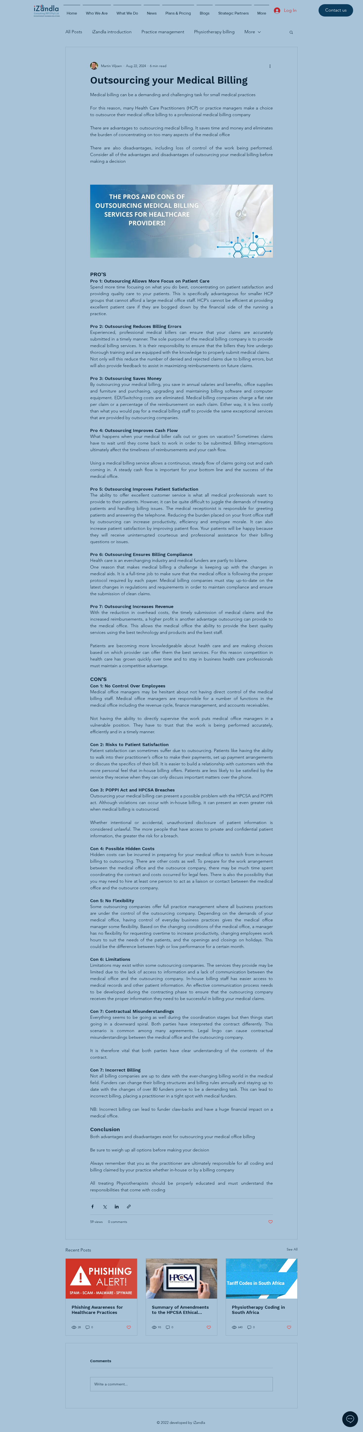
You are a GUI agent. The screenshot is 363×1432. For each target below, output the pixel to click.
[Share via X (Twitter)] (104, 1206)
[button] (291, 32)
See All (292, 1249)
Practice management (162, 32)
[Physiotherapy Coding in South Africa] (261, 1279)
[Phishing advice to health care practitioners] (101, 1279)
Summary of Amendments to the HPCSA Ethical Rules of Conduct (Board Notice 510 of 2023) (180, 1310)
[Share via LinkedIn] (116, 1206)
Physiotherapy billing (214, 32)
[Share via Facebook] (92, 1206)
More (249, 32)
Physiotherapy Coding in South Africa (258, 1310)
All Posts (73, 32)
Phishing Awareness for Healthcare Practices (97, 1310)
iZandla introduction (112, 32)
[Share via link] (128, 1206)
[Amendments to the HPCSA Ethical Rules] (181, 1279)
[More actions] (270, 66)
